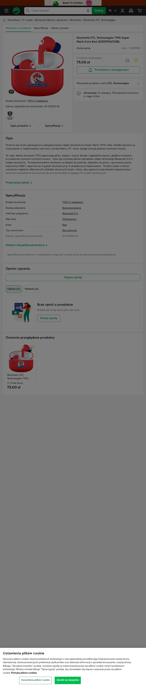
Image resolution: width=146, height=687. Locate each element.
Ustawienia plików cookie (35, 680)
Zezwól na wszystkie (68, 680)
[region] (73, 667)
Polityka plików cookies (24, 673)
